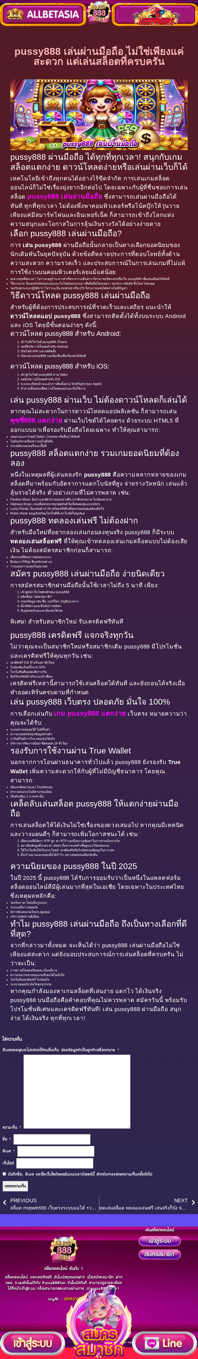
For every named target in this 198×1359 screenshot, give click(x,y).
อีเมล (9, 1151)
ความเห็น (12, 1127)
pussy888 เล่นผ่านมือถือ (64, 196)
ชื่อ (7, 1139)
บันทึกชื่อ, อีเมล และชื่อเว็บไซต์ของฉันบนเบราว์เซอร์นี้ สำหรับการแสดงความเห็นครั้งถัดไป (80, 1174)
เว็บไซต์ (8, 1163)
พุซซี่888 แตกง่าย (36, 420)
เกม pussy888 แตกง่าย (90, 713)
